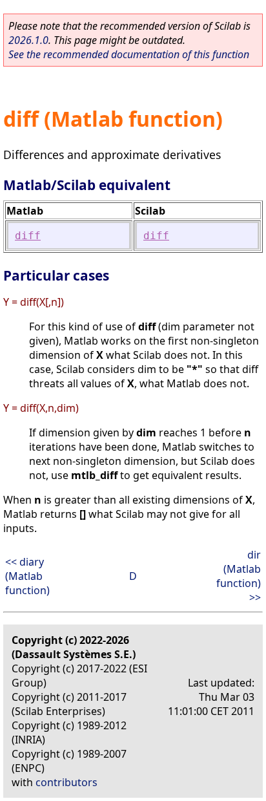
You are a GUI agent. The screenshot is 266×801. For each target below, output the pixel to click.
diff (28, 236)
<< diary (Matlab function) (27, 576)
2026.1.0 (28, 40)
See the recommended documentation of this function (128, 54)
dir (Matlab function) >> (238, 576)
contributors (66, 782)
